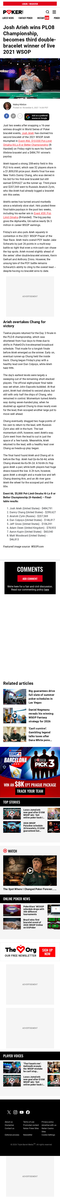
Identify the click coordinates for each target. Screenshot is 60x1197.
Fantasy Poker (25, 18)
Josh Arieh (28, 133)
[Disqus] (30, 634)
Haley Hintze (19, 104)
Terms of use (28, 1122)
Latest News (8, 18)
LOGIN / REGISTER (30, 4)
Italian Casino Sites (48, 1130)
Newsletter (27, 1135)
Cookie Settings (48, 1135)
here (46, 589)
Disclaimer (9, 1125)
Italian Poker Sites (31, 1128)
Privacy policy (48, 1122)
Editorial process (12, 1135)
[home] (11, 12)
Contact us (9, 1128)
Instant (43, 18)
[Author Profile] (7, 106)
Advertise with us (49, 1125)
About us (9, 1122)
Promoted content (31, 1125)
